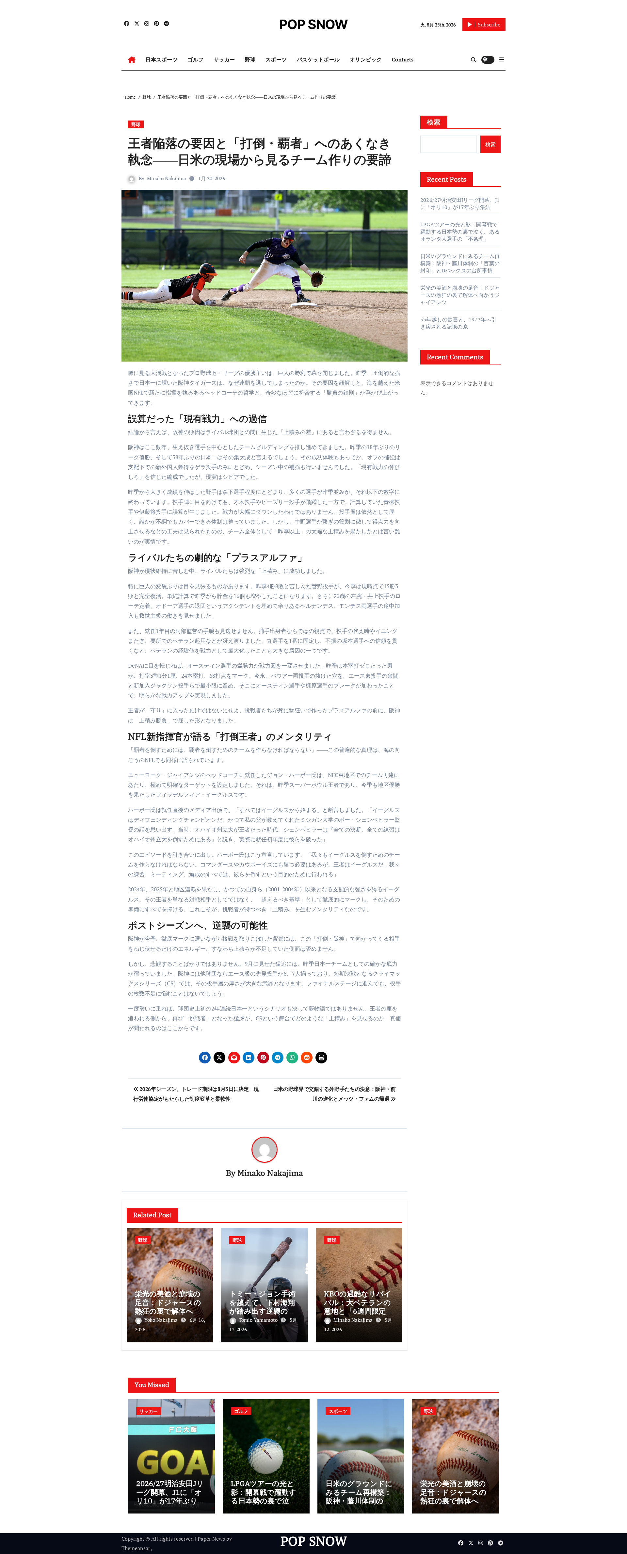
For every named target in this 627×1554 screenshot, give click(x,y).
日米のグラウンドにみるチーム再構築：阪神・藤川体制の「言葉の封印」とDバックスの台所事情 (460, 263)
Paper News (211, 1538)
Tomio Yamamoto (259, 1320)
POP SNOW (313, 24)
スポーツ (276, 59)
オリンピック (366, 59)
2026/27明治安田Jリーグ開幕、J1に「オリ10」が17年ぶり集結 (460, 203)
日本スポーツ (161, 59)
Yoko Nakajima (161, 1320)
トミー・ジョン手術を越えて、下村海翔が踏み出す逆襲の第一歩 (262, 1306)
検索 (434, 122)
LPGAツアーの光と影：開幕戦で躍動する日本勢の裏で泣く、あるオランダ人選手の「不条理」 (460, 231)
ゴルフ (195, 59)
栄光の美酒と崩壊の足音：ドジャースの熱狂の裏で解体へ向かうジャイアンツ (168, 1306)
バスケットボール (318, 59)
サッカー (224, 59)
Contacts (403, 59)
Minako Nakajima (166, 178)
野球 (250, 59)
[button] (501, 59)
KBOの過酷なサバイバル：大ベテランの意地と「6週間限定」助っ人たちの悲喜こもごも (358, 1311)
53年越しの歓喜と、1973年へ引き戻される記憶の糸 (458, 323)
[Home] (131, 59)
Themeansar (135, 1548)
